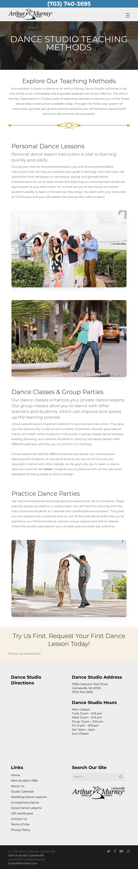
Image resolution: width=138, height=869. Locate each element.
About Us (17, 786)
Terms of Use (20, 824)
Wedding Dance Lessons (29, 797)
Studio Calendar (22, 791)
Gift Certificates (22, 813)
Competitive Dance (25, 802)
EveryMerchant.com (22, 863)
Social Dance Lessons (26, 808)
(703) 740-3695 (69, 3)
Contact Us (19, 819)
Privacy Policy (20, 830)
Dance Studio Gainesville (26, 855)
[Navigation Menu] (128, 15)
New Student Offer (24, 780)
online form (32, 653)
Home (15, 775)
